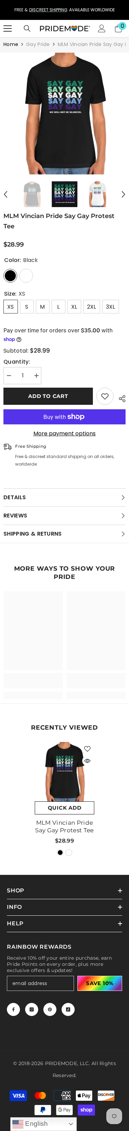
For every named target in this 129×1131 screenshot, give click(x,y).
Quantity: (16, 362)
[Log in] (102, 28)
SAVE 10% (100, 983)
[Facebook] (13, 1009)
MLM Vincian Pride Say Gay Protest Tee (64, 826)
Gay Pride (38, 44)
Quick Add (65, 807)
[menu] (7, 28)
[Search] (27, 28)
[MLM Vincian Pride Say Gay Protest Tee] (64, 771)
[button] (5, 194)
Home (10, 44)
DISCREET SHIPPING (48, 10)
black (60, 852)
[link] (33, 680)
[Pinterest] (49, 1009)
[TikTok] (68, 1009)
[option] (64, 10)
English (35, 1123)
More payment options (64, 433)
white (68, 852)
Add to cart (48, 396)
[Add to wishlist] (105, 396)
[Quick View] (87, 761)
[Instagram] (31, 1009)
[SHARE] (120, 397)
